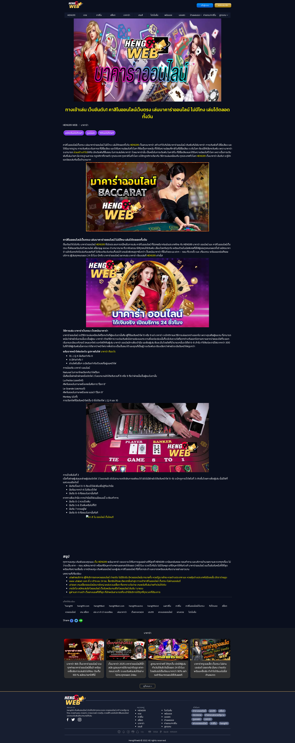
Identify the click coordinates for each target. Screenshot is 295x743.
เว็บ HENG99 (100, 562)
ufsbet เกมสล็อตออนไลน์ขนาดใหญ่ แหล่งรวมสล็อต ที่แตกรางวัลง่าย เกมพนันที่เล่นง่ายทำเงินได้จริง (117, 585)
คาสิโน (99, 15)
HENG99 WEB (70, 125)
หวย (85, 15)
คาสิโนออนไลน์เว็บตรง (195, 606)
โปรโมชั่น (154, 15)
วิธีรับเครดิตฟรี (106, 133)
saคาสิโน (167, 606)
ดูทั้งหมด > (147, 686)
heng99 (224, 723)
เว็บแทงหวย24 (137, 612)
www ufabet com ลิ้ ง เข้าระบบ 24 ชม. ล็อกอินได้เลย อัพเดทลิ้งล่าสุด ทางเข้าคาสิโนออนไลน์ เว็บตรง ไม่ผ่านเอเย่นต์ (125, 581)
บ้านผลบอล (195, 15)
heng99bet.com (116, 606)
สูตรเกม (223, 15)
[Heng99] (130, 5)
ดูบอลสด (91, 133)
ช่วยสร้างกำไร (80, 152)
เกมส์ (140, 15)
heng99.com (83, 606)
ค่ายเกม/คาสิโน (209, 15)
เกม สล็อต (84, 612)
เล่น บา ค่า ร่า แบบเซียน (103, 612)
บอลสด (182, 15)
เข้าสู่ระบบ (205, 5)
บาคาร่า (127, 15)
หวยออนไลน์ (70, 612)
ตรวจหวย (197, 715)
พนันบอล (168, 15)
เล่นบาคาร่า (122, 612)
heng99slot (153, 606)
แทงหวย (180, 612)
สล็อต (112, 15)
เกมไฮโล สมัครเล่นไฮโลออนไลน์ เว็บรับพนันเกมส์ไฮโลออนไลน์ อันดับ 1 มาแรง (106, 588)
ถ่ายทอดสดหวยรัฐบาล (214, 715)
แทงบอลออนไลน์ (165, 612)
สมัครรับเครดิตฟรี (74, 133)
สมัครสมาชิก (223, 5)
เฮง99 (151, 612)
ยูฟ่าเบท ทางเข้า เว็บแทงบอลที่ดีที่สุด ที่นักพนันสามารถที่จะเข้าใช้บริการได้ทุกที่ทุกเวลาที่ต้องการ (114, 592)
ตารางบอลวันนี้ (199, 711)
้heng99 (69, 606)
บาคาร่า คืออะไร (108, 351)
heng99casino (136, 606)
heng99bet (99, 606)
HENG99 (71, 15)
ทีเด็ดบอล (213, 606)
